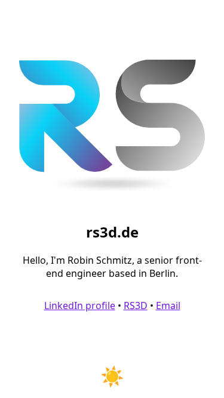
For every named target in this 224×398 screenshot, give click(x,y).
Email (168, 305)
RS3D (136, 305)
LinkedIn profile (79, 305)
